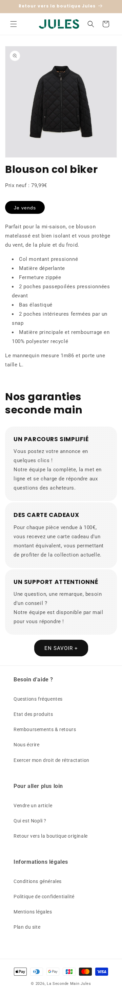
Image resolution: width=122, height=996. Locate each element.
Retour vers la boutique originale (51, 836)
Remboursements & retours (45, 729)
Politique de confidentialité (44, 896)
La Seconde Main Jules (69, 983)
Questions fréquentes (38, 699)
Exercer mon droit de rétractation (51, 760)
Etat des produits (33, 714)
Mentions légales (33, 911)
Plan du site (27, 927)
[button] (13, 24)
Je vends (25, 207)
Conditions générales (38, 881)
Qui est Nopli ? (30, 820)
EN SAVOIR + (61, 648)
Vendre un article (33, 805)
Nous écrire (27, 744)
